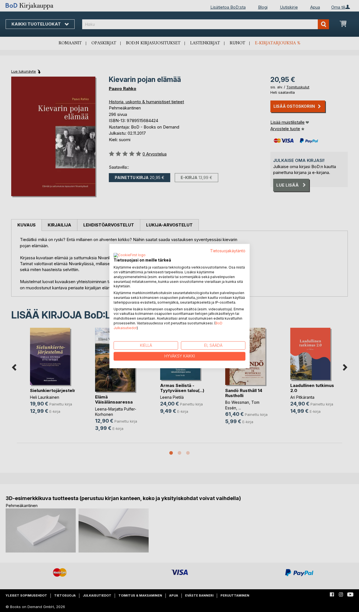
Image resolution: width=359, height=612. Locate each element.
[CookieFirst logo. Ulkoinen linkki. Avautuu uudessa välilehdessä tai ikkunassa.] (130, 255)
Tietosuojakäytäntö (227, 251)
